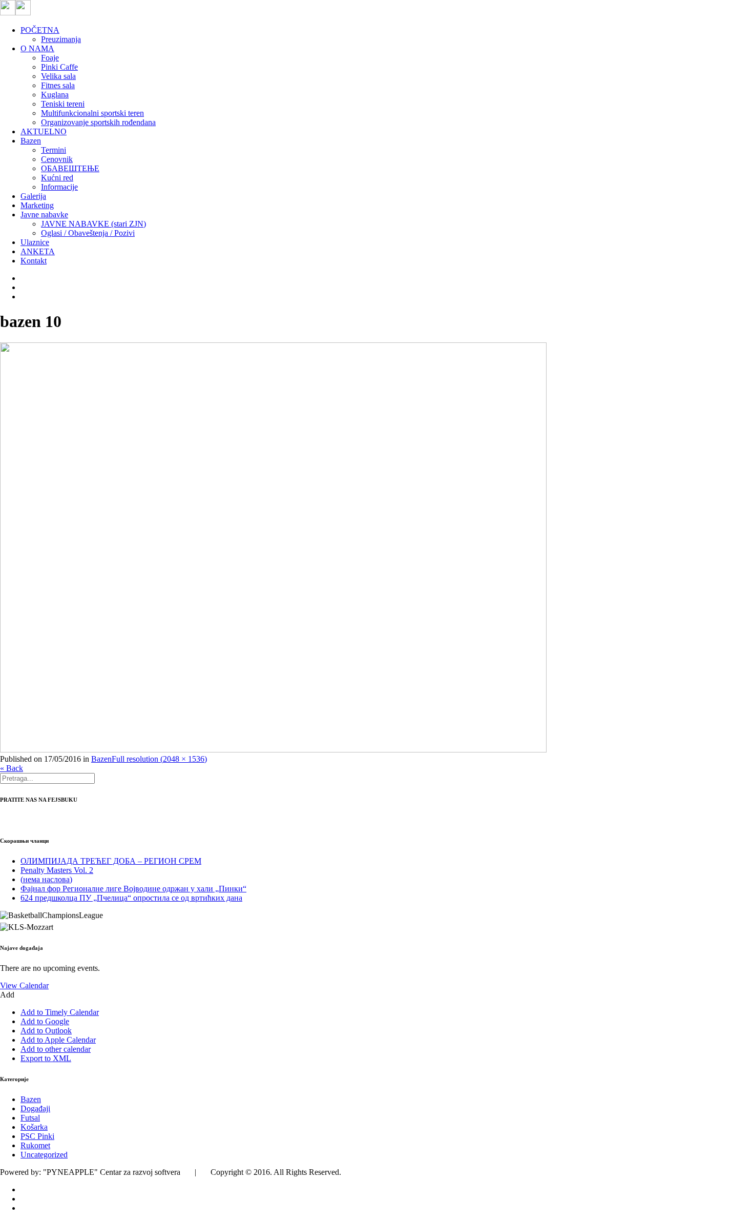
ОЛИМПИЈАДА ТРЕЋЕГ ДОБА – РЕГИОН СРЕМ (110, 861)
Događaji (35, 1108)
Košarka (34, 1127)
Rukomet (35, 1145)
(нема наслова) (46, 879)
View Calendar (24, 985)
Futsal (30, 1117)
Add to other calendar (55, 1049)
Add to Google (44, 1021)
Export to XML (45, 1058)
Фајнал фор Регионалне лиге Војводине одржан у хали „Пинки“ (133, 888)
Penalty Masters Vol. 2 (56, 870)
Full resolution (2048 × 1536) (159, 759)
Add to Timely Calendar (59, 1012)
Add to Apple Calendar (58, 1039)
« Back (11, 768)
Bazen (101, 759)
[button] (7, 994)
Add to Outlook (46, 1030)
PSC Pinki (37, 1136)
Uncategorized (44, 1154)
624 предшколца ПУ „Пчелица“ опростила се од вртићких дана (131, 897)
